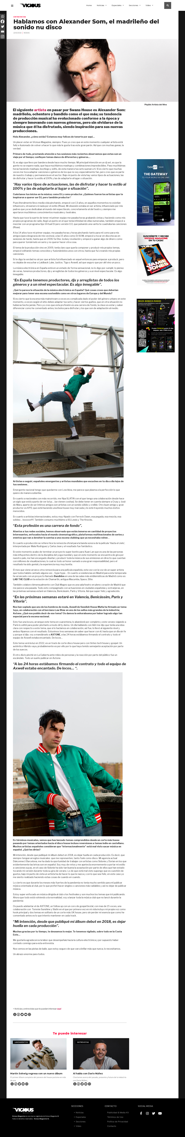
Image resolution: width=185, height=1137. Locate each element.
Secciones (133, 5)
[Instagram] (29, 1014)
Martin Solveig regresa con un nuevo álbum (36, 1073)
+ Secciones (79, 1121)
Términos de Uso (115, 1117)
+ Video (77, 1126)
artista (40, 110)
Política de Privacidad (117, 1121)
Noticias (100, 5)
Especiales (116, 5)
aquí (59, 1009)
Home (89, 5)
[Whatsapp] (14, 1014)
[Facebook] (18, 1014)
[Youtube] (160, 1113)
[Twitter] (22, 1014)
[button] (154, 223)
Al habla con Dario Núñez (88, 1073)
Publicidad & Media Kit (118, 1112)
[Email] (25, 1014)
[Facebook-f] (141, 1113)
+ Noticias (79, 1112)
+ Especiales (80, 1117)
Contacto (111, 1126)
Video (148, 5)
